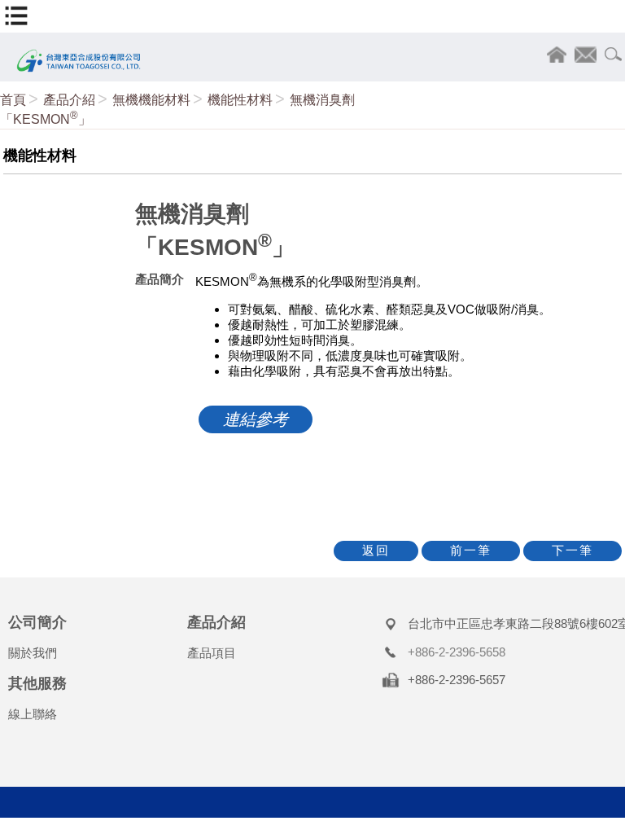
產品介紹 (69, 100)
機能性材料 (240, 100)
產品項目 (211, 653)
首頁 (13, 100)
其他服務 (37, 683)
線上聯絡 (32, 714)
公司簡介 (37, 622)
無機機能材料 (151, 100)
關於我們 (32, 653)
